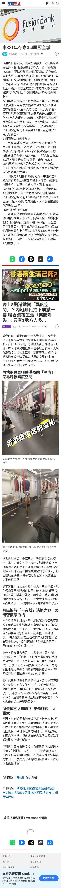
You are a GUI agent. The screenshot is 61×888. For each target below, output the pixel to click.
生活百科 (6, 327)
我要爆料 (34, 867)
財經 (5, 54)
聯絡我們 (6, 856)
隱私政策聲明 (8, 867)
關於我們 (6, 861)
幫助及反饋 (35, 861)
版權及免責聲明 (37, 856)
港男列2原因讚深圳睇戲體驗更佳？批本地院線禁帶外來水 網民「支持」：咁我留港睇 (30, 793)
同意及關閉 (48, 878)
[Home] (14, 3)
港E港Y (21, 777)
